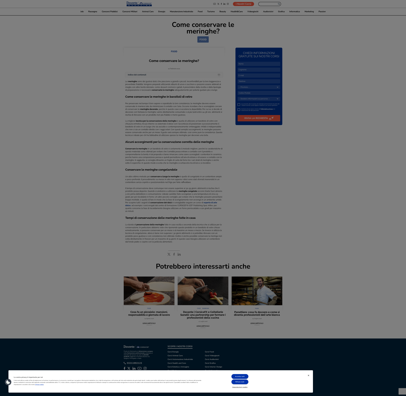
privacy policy (39, 384)
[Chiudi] (308, 375)
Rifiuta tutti (239, 382)
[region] (160, 381)
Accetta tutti (240, 376)
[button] (8, 382)
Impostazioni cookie (240, 387)
